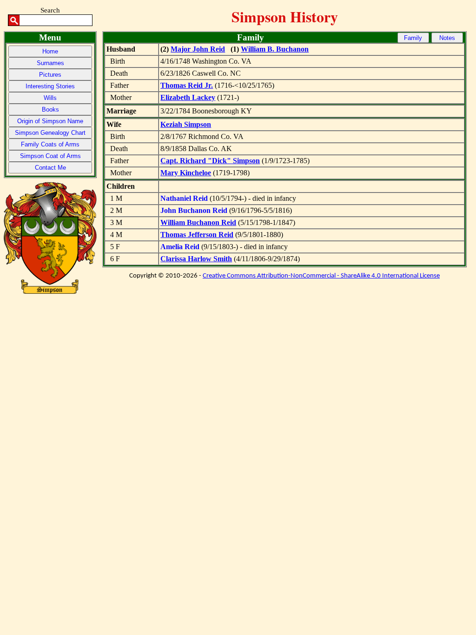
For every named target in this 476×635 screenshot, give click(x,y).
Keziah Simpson (185, 124)
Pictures (50, 74)
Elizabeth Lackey (187, 97)
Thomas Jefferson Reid (196, 234)
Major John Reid (198, 49)
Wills (50, 97)
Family (413, 37)
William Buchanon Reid (198, 222)
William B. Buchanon (275, 49)
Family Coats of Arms (50, 144)
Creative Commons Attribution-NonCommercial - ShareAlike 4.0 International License (321, 275)
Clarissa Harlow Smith (196, 259)
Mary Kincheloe (185, 173)
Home (50, 51)
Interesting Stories (50, 86)
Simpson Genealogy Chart (50, 132)
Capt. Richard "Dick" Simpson (210, 161)
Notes (447, 37)
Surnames (50, 63)
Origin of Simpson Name (50, 121)
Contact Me (50, 167)
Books (50, 109)
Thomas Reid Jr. (186, 85)
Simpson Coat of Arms (50, 155)
